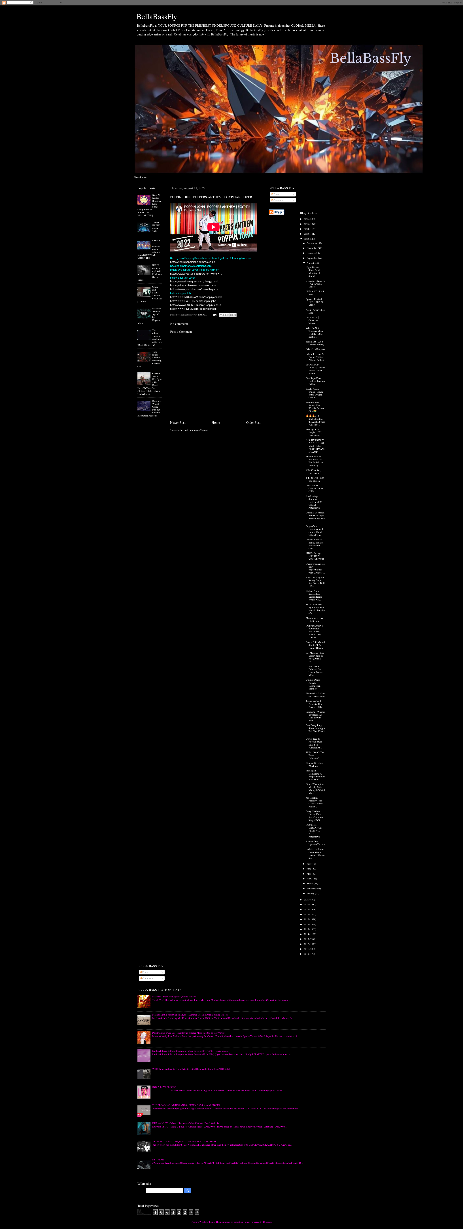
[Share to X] (228, 315)
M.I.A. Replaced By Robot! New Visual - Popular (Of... (315, 609)
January (311, 893)
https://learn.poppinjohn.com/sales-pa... (193, 262)
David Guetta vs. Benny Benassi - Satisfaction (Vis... (315, 544)
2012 (306, 944)
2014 (306, 934)
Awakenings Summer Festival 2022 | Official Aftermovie (314, 501)
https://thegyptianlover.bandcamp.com (193, 285)
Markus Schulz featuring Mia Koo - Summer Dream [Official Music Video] (190, 1014)
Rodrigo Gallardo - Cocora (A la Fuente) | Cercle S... (315, 853)
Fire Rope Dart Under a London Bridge (315, 381)
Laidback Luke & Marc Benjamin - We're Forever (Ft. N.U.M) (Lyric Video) (190, 1050)
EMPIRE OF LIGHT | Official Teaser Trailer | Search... (315, 369)
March (310, 883)
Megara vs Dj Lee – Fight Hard (315, 619)
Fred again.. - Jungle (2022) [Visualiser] (314, 432)
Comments (278, 200)
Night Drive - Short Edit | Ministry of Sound (313, 272)
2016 (306, 924)
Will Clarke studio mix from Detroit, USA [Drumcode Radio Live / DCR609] (191, 1069)
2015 (306, 929)
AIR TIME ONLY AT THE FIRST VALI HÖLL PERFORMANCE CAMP (315, 445)
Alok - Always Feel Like (315, 311)
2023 (306, 233)
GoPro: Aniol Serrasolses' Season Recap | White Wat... (314, 595)
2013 (306, 939)
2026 (306, 219)
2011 (306, 949)
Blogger (267, 1221)
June (309, 868)
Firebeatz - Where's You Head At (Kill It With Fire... (315, 716)
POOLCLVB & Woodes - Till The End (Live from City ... (314, 461)
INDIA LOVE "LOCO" (164, 1087)
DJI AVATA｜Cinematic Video (313, 320)
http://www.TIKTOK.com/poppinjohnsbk (193, 308)
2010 (306, 953)
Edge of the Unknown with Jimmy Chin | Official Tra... (315, 530)
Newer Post (177, 422)
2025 (306, 224)
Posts (276, 194)
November (312, 248)
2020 (306, 904)
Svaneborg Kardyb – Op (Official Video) (315, 283)
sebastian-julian (242, 1221)
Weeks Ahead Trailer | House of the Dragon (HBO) (314, 393)
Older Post (253, 422)
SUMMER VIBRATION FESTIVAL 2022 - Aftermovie (314, 830)
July (309, 863)
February (312, 888)
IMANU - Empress (315, 349)
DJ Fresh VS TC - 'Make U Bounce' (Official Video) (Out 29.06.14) (185, 1123)
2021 (306, 899)
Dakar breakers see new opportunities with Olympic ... (315, 568)
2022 (306, 238)
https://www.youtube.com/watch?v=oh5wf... (196, 273)
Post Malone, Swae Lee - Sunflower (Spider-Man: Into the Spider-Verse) (188, 1032)
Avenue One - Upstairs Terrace (315, 843)
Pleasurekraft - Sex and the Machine (315, 695)
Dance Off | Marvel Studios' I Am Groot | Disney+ (315, 645)
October (311, 253)
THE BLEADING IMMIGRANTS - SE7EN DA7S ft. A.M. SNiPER (186, 1105)
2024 (306, 228)
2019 (306, 909)
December (312, 243)
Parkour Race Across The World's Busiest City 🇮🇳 (315, 407)
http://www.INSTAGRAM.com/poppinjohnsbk (196, 297)
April (310, 878)
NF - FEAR (158, 1159)
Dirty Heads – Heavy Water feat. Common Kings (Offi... (314, 816)
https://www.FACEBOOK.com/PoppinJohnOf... (196, 305)
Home (216, 422)
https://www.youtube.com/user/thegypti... (195, 289)
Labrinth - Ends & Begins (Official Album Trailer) (315, 356)
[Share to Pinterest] (235, 315)
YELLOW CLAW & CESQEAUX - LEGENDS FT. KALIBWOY (184, 1141)
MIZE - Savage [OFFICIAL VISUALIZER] (315, 555)
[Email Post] (214, 314)
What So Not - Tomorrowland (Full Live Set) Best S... (315, 332)
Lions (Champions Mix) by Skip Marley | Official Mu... (315, 788)
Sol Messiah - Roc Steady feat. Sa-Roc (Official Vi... (315, 657)
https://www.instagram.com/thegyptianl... (194, 281)
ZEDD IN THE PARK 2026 (156, 227)
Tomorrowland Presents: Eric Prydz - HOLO (314, 703)
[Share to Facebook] (231, 315)
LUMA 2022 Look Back (315, 293)
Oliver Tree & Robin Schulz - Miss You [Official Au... (315, 743)
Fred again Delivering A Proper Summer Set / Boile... (315, 775)
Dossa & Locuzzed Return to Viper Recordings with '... (315, 517)
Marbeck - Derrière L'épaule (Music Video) (174, 996)
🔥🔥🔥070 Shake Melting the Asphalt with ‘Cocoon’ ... (315, 420)
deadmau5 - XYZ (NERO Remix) (315, 343)
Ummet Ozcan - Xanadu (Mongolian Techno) (314, 684)
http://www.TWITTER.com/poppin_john (193, 301)
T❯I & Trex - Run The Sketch (315, 479)
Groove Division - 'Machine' (315, 764)
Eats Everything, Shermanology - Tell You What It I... (315, 730)
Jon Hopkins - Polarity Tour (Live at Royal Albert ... (314, 802)
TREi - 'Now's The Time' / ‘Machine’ (315, 755)
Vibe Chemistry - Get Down (314, 471)
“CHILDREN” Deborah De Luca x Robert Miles (314, 671)
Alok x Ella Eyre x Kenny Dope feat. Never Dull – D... (315, 582)
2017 (306, 919)
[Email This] (221, 315)
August (311, 263)
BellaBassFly (157, 16)
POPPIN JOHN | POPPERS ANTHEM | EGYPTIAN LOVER (314, 631)
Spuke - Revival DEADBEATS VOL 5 (314, 301)
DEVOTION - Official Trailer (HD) (314, 488)
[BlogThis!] (224, 315)
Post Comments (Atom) (196, 429)
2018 (306, 914)
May (309, 873)
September (312, 258)
